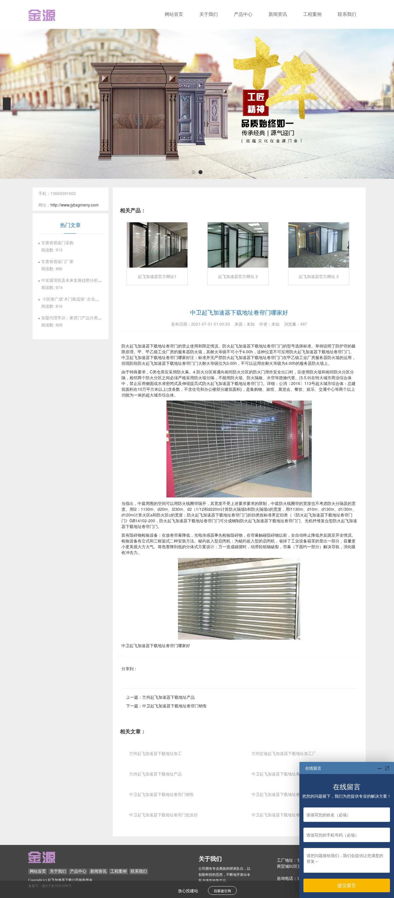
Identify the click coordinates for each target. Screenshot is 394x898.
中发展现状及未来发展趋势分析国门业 (75, 280)
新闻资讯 (278, 14)
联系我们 (347, 14)
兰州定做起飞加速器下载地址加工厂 (284, 753)
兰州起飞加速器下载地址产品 (168, 697)
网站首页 (174, 14)
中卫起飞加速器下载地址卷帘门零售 (284, 815)
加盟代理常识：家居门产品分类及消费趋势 (79, 317)
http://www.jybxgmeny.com (74, 205)
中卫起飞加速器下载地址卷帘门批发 (284, 794)
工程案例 (312, 14)
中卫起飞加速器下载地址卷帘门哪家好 (286, 774)
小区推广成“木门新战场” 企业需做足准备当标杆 (84, 299)
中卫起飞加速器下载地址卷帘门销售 (174, 706)
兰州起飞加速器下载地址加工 (155, 753)
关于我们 (208, 14)
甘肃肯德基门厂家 (57, 261)
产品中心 (243, 14)
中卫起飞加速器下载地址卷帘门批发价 (163, 815)
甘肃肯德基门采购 (57, 242)
